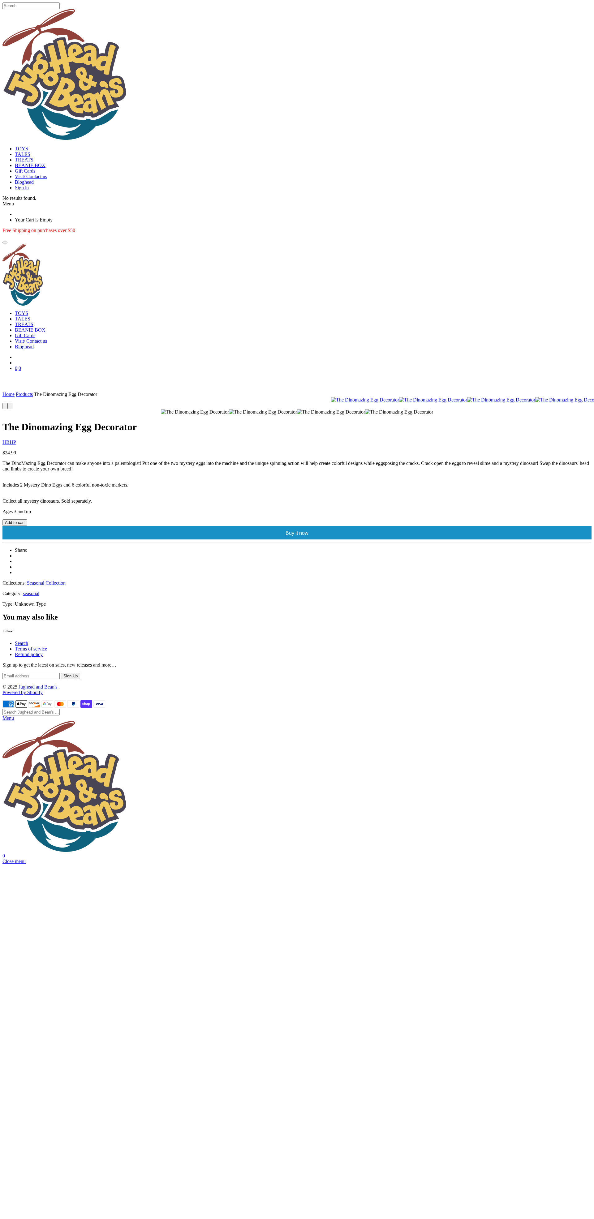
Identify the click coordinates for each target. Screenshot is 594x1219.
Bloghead (24, 182)
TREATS (24, 159)
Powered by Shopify (22, 692)
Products (24, 394)
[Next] (9, 406)
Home (8, 394)
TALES (22, 154)
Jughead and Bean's (38, 686)
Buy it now (297, 533)
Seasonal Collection (46, 583)
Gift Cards (25, 171)
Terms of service (31, 648)
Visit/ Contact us (31, 176)
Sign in (22, 187)
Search (21, 643)
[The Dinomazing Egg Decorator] (365, 400)
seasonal (31, 593)
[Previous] (4, 406)
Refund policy (29, 654)
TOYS (21, 148)
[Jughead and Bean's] (297, 275)
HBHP (9, 442)
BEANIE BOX (30, 165)
